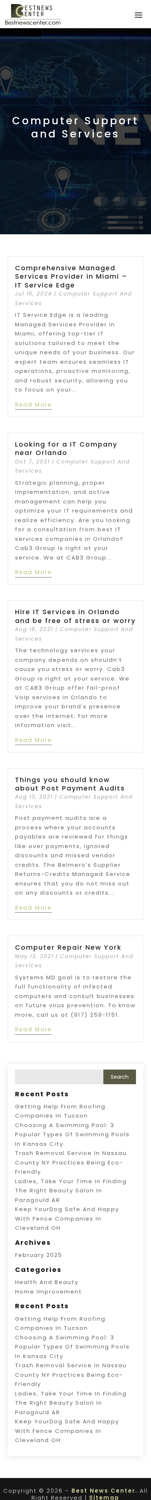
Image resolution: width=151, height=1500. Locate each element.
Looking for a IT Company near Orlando (66, 448)
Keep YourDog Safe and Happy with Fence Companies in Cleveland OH (67, 1218)
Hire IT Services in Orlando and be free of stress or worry (75, 616)
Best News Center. (104, 1491)
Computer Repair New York (68, 947)
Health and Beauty (46, 1282)
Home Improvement (48, 1291)
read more (33, 404)
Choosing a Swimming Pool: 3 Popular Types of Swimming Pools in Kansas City (72, 1134)
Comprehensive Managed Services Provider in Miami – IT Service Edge (71, 276)
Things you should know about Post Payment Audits (70, 784)
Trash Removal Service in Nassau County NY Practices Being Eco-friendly (71, 1162)
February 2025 (38, 1255)
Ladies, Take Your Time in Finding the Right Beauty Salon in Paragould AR (71, 1190)
